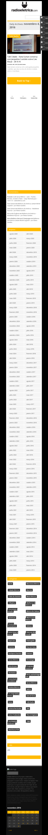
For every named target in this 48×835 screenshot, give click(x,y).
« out (10, 830)
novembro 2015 (31, 478)
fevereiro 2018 (31, 354)
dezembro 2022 (14, 427)
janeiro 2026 (13, 261)
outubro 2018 (30, 317)
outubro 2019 (30, 261)
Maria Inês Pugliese (13, 214)
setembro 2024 (14, 335)
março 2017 (30, 404)
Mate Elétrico (31, 596)
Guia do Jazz (12, 666)
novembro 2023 (14, 377)
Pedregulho (31, 641)
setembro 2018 (31, 321)
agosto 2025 (13, 284)
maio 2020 (12, 570)
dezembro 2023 (14, 372)
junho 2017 (29, 390)
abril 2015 (29, 510)
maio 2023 (12, 404)
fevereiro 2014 (31, 565)
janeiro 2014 (30, 570)
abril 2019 (29, 289)
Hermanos (12, 673)
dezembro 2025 (14, 266)
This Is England (32, 715)
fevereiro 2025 (14, 312)
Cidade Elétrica (13, 590)
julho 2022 (12, 450)
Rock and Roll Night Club (32, 675)
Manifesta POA (13, 730)
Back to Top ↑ (24, 80)
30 (18, 826)
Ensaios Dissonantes (11, 625)
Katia (10, 702)
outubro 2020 (13, 547)
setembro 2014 (31, 542)
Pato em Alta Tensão (30, 633)
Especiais (11, 641)
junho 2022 (13, 455)
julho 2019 (29, 275)
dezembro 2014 (31, 529)
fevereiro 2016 (31, 464)
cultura (27, 795)
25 (27, 823)
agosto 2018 (30, 326)
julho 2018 (29, 331)
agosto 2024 (13, 340)
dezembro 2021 (14, 482)
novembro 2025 (14, 271)
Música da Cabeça (33, 611)
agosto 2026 (13, 234)
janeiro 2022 (13, 478)
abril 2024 (12, 358)
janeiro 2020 (30, 248)
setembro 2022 (14, 441)
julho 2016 (29, 441)
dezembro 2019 (31, 252)
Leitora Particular (14, 708)
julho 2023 (12, 395)
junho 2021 (13, 510)
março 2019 (30, 294)
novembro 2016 (31, 423)
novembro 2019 (31, 257)
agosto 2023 (13, 390)
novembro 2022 (14, 432)
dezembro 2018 (31, 308)
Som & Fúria (31, 696)
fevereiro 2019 (31, 298)
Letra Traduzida (14, 715)
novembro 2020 (14, 542)
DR (31, 795)
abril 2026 (12, 252)
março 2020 (30, 238)
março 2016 (30, 459)
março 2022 (13, 469)
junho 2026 (13, 243)
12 (32, 817)
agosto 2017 (30, 381)
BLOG (10, 584)
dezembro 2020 (14, 538)
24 (23, 823)
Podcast (29, 653)
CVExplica (11, 603)
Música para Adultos (30, 618)
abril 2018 (29, 344)
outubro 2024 (13, 331)
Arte (8, 795)
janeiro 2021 (13, 533)
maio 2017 (29, 395)
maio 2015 (29, 506)
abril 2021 (12, 519)
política (13, 801)
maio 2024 (12, 354)
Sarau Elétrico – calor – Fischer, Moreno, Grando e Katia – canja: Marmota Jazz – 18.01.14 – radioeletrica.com (22, 199)
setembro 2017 (31, 377)
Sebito (29, 689)
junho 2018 (29, 335)
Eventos (11, 647)
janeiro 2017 (30, 413)
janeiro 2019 (30, 303)
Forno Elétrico (13, 660)
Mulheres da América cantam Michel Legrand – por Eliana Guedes (23, 205)
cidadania (13, 795)
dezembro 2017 (31, 363)
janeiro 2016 (30, 469)
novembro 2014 (31, 533)
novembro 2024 (14, 326)
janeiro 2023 (13, 423)
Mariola (29, 590)
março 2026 (13, 257)
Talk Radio (14, 36)
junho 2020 (13, 565)
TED (28, 708)
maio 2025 (12, 298)
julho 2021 (12, 506)
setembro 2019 (31, 266)
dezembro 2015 (31, 473)
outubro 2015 (30, 482)
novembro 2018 (31, 312)
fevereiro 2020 (31, 243)
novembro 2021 (14, 487)
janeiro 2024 (13, 367)
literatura (33, 797)
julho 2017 (29, 386)
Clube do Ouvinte (14, 596)
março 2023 (13, 413)
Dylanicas (11, 618)
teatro (19, 803)
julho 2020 (12, 561)
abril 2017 (29, 400)
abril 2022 (12, 464)
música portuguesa (31, 799)
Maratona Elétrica (33, 584)
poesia (9, 801)
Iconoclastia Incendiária (12, 680)
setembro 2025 (14, 280)
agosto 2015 (30, 492)
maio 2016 (29, 450)
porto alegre (20, 801)
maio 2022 (12, 459)
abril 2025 (12, 303)
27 (36, 823)
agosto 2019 (30, 271)
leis (29, 797)
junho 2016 (29, 446)
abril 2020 (29, 234)
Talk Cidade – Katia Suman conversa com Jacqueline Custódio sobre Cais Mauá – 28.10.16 (22, 59)
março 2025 (13, 308)
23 (18, 823)
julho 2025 (12, 289)
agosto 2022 (13, 446)
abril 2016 (29, 455)
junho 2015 (29, 501)
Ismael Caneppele (20, 797)
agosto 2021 (13, 501)
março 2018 (30, 349)
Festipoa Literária (14, 653)
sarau (25, 801)
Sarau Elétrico (32, 683)
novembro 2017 (31, 367)
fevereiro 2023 (14, 418)
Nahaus (29, 626)
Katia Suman (11, 204)
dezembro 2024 (14, 321)
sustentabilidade (12, 803)
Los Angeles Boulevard (12, 722)
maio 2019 (29, 284)
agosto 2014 (30, 547)
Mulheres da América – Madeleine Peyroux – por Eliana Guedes (23, 209)
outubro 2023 (13, 381)
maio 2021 (12, 515)
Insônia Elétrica (14, 687)
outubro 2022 (13, 436)
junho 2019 (29, 280)
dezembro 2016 (31, 418)
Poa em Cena (31, 647)
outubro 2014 (30, 538)
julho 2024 (12, 344)
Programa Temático (29, 667)
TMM (28, 721)
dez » (36, 830)
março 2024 (13, 363)
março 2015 (30, 515)
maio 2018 (29, 340)
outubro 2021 (13, 492)
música (23, 799)
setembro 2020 (14, 552)
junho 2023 (13, 400)
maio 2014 (29, 552)
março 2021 (13, 524)
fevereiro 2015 (31, 519)
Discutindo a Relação (12, 610)
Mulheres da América (30, 604)
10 (23, 817)
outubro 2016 (30, 427)
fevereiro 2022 (14, 473)
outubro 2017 (30, 372)
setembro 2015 (31, 487)
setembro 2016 (31, 432)
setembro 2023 (14, 386)
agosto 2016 (30, 436)
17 (23, 820)
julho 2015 (29, 496)
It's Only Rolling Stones (13, 695)
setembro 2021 (14, 496)
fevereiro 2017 (31, 409)
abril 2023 (12, 409)
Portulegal (30, 660)
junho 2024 (13, 349)
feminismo (35, 795)
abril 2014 (29, 556)
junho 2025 (13, 294)
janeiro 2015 (30, 524)
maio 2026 (12, 248)
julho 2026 (12, 238)
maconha (10, 799)
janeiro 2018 (30, 358)
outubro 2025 (13, 275)
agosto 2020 (13, 556)
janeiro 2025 (13, 317)
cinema (23, 795)
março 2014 (30, 561)
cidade (18, 795)
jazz (27, 797)
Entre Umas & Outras (12, 633)
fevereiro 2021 (14, 529)
